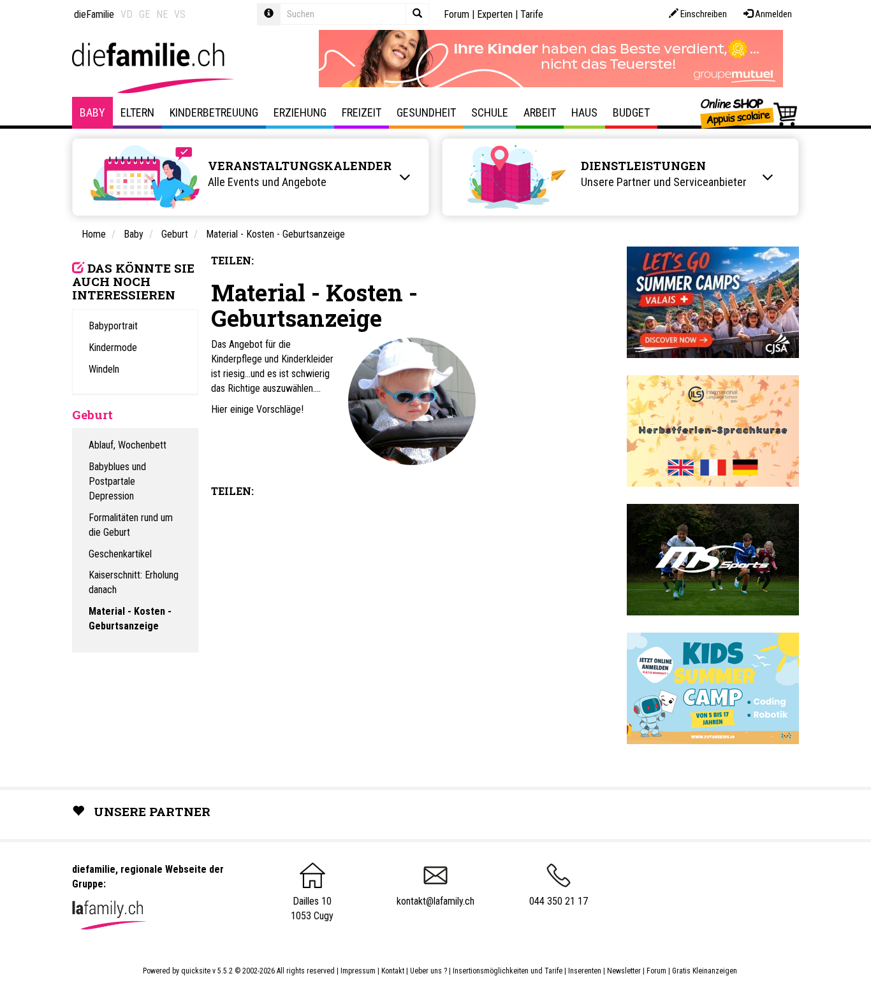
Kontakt (392, 970)
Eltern (137, 112)
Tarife (531, 14)
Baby (92, 112)
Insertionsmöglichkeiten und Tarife (507, 970)
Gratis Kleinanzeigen (704, 970)
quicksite (195, 970)
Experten (495, 14)
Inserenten (585, 970)
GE (144, 14)
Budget (631, 112)
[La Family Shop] (749, 113)
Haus (584, 112)
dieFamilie (94, 14)
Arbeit (539, 112)
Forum (456, 14)
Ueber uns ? (428, 970)
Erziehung (300, 112)
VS (180, 14)
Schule (489, 112)
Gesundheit (426, 112)
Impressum (358, 970)
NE (162, 14)
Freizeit (361, 112)
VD (127, 14)
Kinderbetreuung (214, 112)
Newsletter (624, 970)
